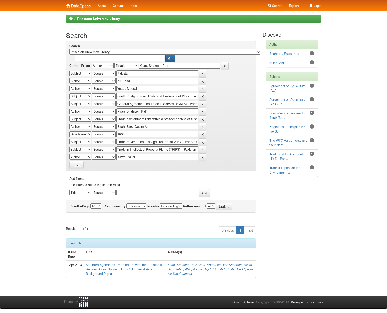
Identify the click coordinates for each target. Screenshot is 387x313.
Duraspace (298, 302)
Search (276, 5)
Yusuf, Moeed (182, 273)
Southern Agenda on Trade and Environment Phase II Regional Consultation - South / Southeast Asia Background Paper (124, 269)
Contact (118, 5)
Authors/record (194, 206)
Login (317, 5)
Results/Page (79, 206)
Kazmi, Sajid (202, 269)
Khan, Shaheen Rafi (182, 264)
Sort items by (115, 206)
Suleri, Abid (183, 269)
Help (133, 5)
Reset (76, 165)
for (71, 58)
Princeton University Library (98, 18)
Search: (75, 46)
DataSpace (80, 5)
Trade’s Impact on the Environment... (284, 169)
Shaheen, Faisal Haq (284, 53)
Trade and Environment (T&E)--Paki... (286, 156)
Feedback (316, 302)
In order (153, 206)
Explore (295, 5)
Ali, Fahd (218, 269)
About (102, 5)
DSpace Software (242, 302)
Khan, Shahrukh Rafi (212, 264)
